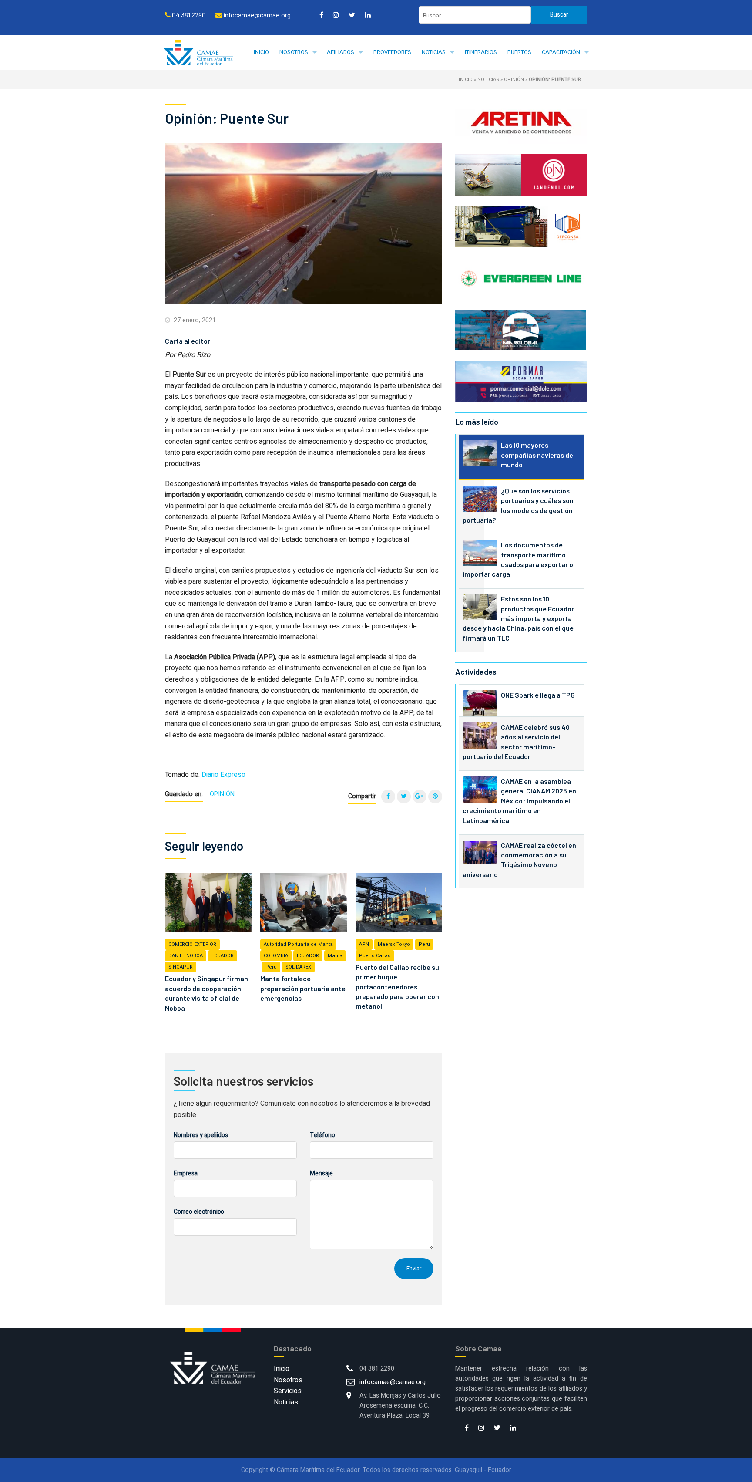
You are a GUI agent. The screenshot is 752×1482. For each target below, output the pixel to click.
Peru (271, 967)
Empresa (186, 1173)
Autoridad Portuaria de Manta (298, 944)
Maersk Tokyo (394, 944)
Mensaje (321, 1173)
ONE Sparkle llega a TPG (538, 695)
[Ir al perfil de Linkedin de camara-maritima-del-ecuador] (368, 15)
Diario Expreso (223, 775)
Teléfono (322, 1135)
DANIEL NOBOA (185, 955)
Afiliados (340, 52)
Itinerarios (481, 52)
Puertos (519, 52)
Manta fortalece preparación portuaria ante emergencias (303, 988)
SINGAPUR (180, 967)
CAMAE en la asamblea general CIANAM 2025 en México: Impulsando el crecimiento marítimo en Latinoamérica (519, 800)
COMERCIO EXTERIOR (192, 944)
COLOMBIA (276, 955)
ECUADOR (223, 955)
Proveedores (392, 52)
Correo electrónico (199, 1211)
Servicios (288, 1391)
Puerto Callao (375, 955)
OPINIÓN (514, 79)
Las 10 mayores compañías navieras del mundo (538, 455)
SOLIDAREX (298, 967)
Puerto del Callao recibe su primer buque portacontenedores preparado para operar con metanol (397, 986)
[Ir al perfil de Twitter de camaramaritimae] (352, 15)
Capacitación (561, 52)
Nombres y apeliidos (201, 1135)
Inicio (261, 52)
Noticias (434, 52)
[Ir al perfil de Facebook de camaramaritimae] (321, 15)
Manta (335, 955)
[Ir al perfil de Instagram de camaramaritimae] (336, 15)
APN (364, 944)
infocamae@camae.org (392, 1382)
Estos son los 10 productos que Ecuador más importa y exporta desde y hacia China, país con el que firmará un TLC (518, 618)
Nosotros (293, 52)
